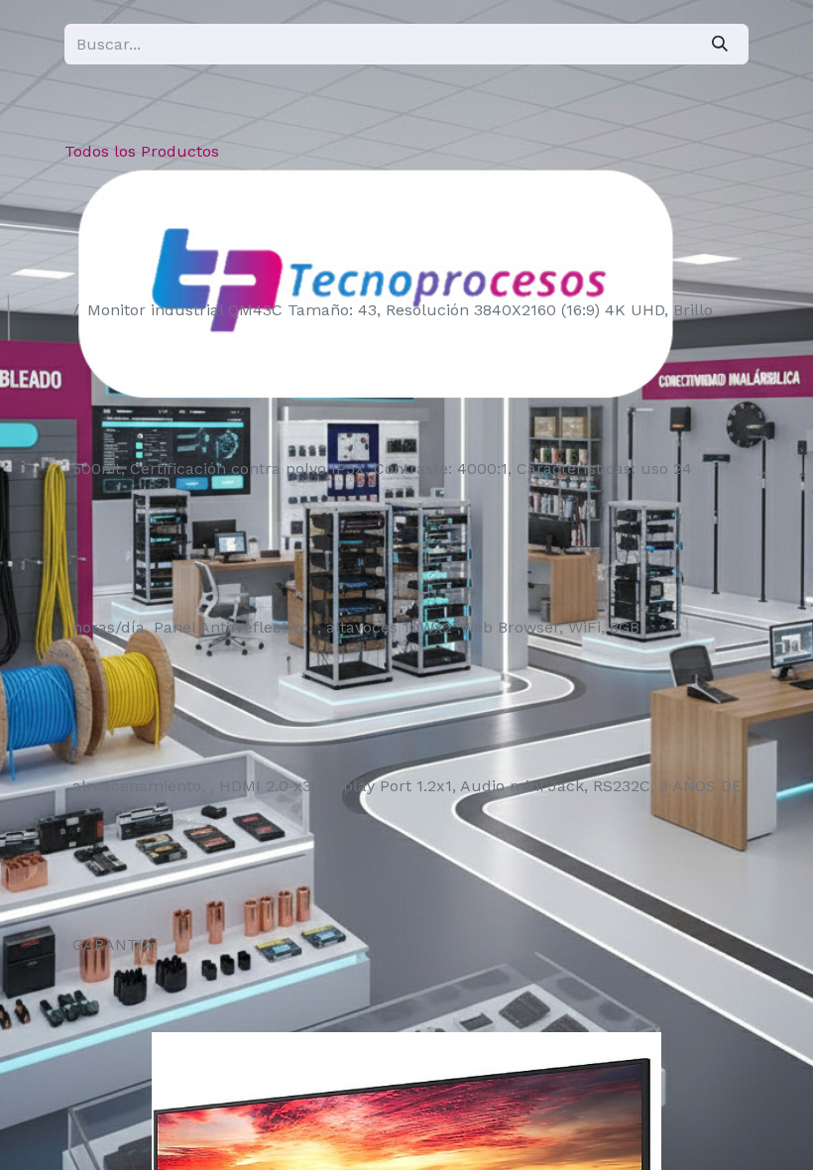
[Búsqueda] (720, 44)
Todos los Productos (141, 151)
